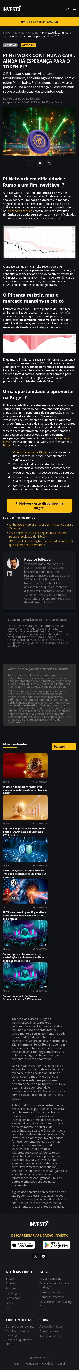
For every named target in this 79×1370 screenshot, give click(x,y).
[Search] (67, 8)
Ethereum (12, 1283)
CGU (17, 1363)
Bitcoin (10, 1278)
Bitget (7, 445)
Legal (61, 1363)
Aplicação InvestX (51, 1326)
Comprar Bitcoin (50, 1292)
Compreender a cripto (20, 1326)
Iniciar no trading (50, 1278)
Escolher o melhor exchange (18, 1333)
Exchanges (13, 1293)
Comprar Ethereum (52, 1297)
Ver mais (64, 746)
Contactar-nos (49, 1331)
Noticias (19, 32)
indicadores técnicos (20, 211)
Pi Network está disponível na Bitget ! (39, 505)
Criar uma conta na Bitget (30, 452)
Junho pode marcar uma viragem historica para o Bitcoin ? (41, 526)
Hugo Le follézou (29, 98)
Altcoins (33, 32)
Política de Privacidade (39, 1363)
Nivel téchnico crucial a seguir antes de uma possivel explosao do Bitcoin (38, 534)
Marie (58, 102)
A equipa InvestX (50, 1336)
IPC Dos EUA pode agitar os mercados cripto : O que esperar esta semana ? (41, 543)
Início (6, 32)
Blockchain (13, 1298)
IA (7, 1308)
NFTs (9, 1303)
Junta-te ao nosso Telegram (39, 21)
